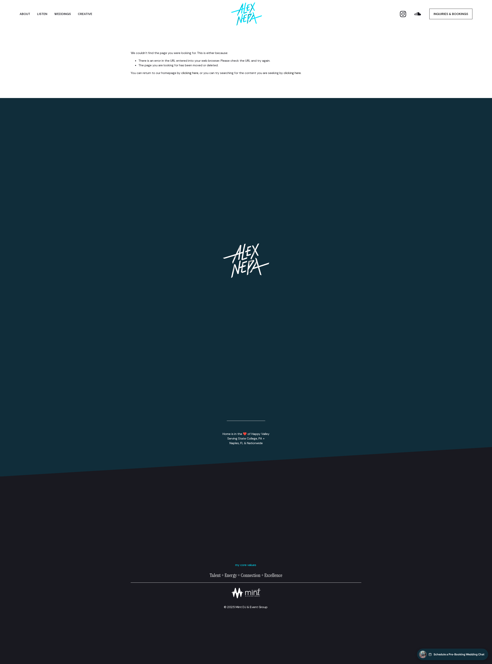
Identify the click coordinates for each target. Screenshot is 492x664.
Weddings (62, 14)
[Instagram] (403, 14)
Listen (42, 14)
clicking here (189, 73)
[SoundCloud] (417, 14)
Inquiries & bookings (451, 14)
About (25, 14)
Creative (85, 14)
